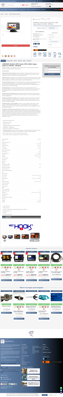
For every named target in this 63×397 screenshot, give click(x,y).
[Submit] (20, 5)
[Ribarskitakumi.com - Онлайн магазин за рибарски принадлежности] (3, 5)
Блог (22, 359)
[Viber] (61, 393)
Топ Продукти (56, 9)
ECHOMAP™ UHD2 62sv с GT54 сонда (5, 272)
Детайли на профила (46, 349)
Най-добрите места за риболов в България (33, 383)
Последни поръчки (45, 347)
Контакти (23, 358)
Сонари (28, 9)
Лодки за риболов (4, 9)
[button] (36, 6)
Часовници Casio (22, 9)
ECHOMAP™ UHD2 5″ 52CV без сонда (19, 272)
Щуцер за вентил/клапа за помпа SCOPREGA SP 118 (18, 311)
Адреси (44, 348)
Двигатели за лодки (25, 347)
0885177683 (52, 28)
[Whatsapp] (61, 388)
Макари (33, 349)
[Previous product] (48, 20)
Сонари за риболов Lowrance (14, 14)
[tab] (3, 61)
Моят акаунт (44, 346)
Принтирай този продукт (37, 19)
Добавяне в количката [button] (6, 280)
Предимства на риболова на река (33, 371)
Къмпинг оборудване (35, 346)
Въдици (33, 348)
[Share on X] (35, 44)
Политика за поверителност (26, 362)
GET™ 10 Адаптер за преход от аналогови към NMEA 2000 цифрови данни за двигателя (56, 272)
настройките (37, 395)
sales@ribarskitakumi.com (49, 4)
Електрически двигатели (35, 9)
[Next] (62, 267)
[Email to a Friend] (39, 44)
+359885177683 (5, 377)
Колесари (43, 9)
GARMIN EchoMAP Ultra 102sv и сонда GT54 (30, 272)
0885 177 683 (33, 4)
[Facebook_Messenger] (61, 390)
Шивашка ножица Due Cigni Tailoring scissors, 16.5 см (31, 307)
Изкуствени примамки (35, 350)
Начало (2, 14)
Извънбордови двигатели (13, 9)
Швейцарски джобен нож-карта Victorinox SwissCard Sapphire (56, 307)
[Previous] (0, 267)
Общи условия (24, 363)
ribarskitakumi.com (13, 1)
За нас (23, 357)
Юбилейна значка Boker (6, 306)
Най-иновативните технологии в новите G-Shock (33, 378)
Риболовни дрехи (24, 353)
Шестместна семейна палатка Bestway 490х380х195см (43, 312)
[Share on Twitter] (37, 44)
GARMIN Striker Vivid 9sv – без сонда (43, 272)
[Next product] (42, 20)
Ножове (33, 353)
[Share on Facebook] (34, 44)
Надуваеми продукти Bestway (36, 347)
